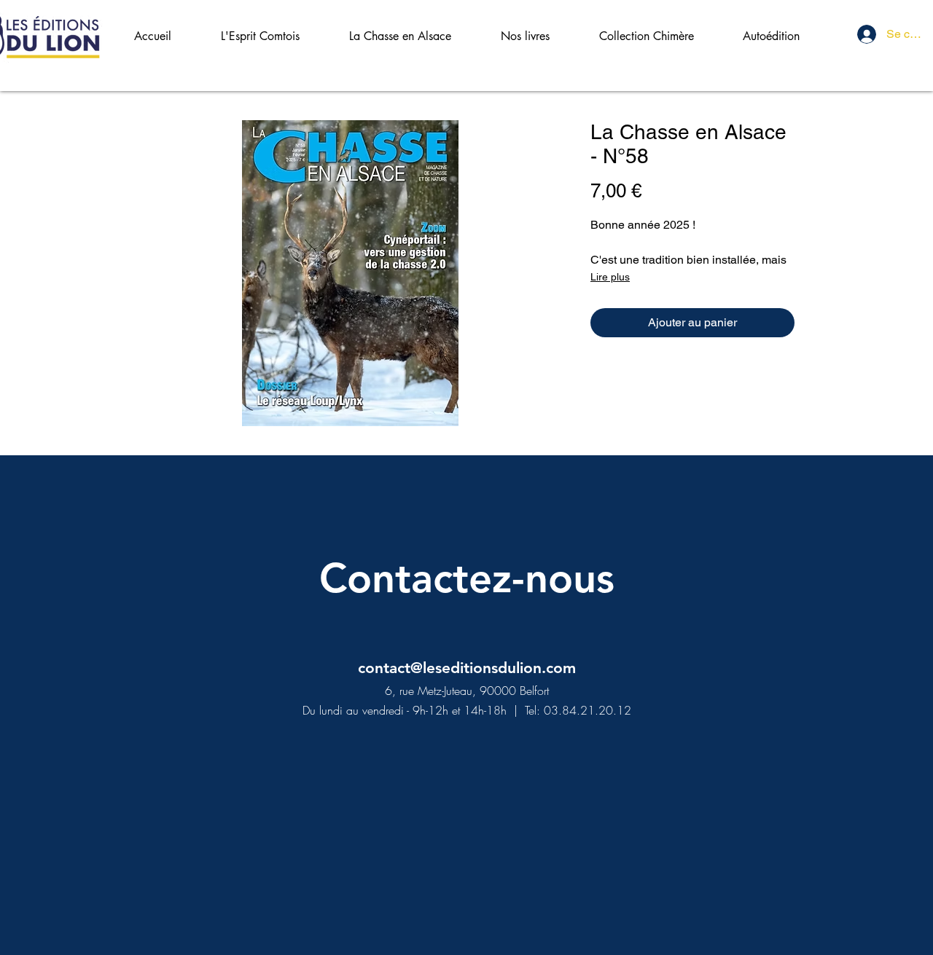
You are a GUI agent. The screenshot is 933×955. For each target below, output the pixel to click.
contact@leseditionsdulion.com (467, 668)
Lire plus (610, 277)
